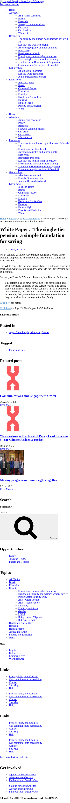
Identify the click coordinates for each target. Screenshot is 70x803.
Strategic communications (31, 24)
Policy (21, 18)
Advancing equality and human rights (37, 47)
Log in (12, 650)
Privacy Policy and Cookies (23, 676)
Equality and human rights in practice (37, 56)
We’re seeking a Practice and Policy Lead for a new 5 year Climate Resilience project (34, 437)
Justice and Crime (18, 631)
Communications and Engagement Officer (28, 396)
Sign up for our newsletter (22, 774)
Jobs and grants (26, 82)
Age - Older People (30, 218)
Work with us (25, 33)
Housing (22, 100)
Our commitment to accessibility (25, 679)
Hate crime (23, 50)
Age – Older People (28, 599)
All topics (35, 332)
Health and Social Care (30, 97)
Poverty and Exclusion (30, 105)
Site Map (13, 685)
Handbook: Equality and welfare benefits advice (43, 594)
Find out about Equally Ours (23, 780)
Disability (23, 605)
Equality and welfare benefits (33, 44)
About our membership (30, 70)
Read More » (7, 405)
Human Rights (25, 102)
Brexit (21, 85)
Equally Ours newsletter (30, 73)
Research (23, 21)
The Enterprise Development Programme (39, 62)
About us (14, 12)
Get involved (15, 68)
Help (11, 688)
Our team (23, 27)
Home (12, 9)
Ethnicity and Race (28, 608)
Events (12, 556)
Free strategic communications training (38, 59)
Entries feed (15, 653)
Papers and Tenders (19, 561)
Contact (13, 682)
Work (21, 108)
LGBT (21, 614)
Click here (5, 302)
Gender (45, 332)
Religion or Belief (27, 620)
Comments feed (17, 656)
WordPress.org (16, 658)
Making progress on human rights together (28, 480)
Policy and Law (17, 350)
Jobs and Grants (17, 558)
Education (23, 91)
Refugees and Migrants (30, 617)
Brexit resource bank (29, 53)
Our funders (24, 30)
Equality (22, 94)
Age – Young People (29, 602)
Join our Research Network (32, 76)
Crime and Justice (27, 88)
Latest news (15, 79)
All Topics (14, 579)
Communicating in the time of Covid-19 (38, 65)
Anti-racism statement (29, 15)
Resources (14, 36)
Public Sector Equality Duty (32, 596)
